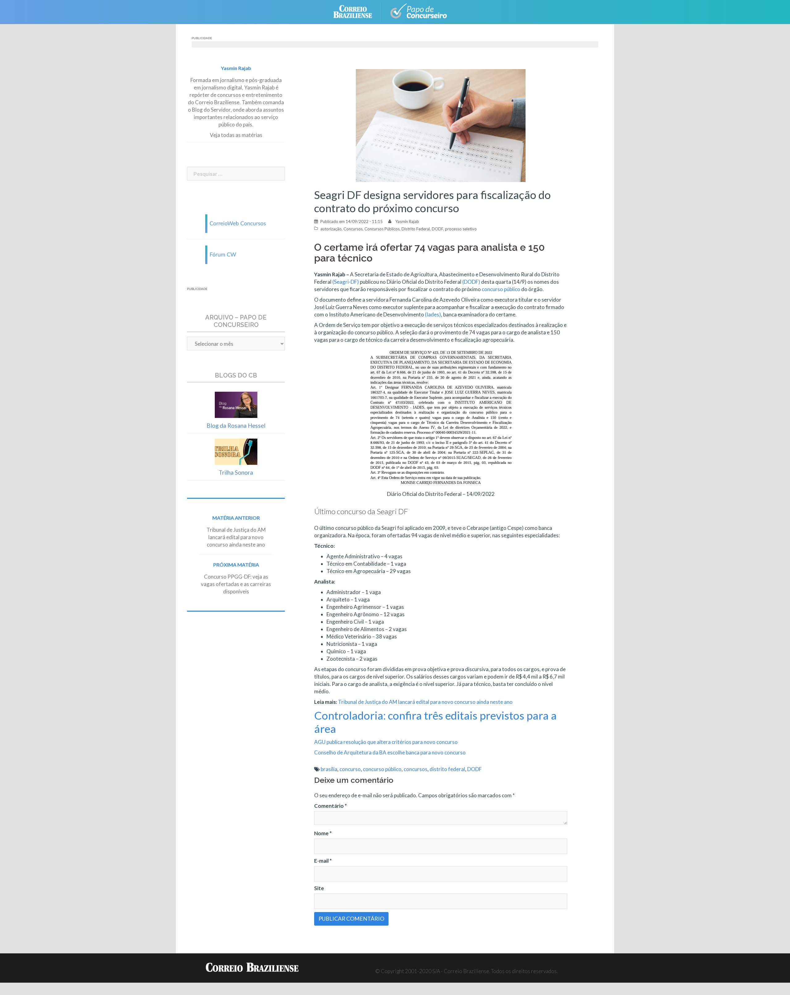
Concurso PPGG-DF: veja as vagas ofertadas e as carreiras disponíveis (236, 584)
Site (319, 888)
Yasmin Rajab (407, 221)
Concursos (353, 228)
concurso (350, 769)
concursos (415, 769)
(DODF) (471, 282)
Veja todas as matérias (236, 135)
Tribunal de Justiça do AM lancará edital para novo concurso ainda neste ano (425, 702)
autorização (331, 228)
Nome (323, 833)
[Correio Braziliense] (357, 11)
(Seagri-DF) (345, 282)
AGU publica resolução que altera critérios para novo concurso (386, 742)
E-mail (323, 860)
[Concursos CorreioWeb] (236, 223)
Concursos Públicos (382, 228)
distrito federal (447, 769)
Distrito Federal (415, 228)
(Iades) (433, 314)
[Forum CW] (236, 254)
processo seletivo (461, 228)
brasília (329, 769)
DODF (437, 228)
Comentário (330, 806)
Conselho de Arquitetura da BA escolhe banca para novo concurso (390, 752)
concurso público (501, 289)
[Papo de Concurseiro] (420, 11)
